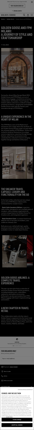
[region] (17, 408)
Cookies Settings (17, 419)
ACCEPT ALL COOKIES (17, 425)
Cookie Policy (9, 417)
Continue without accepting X (25, 389)
